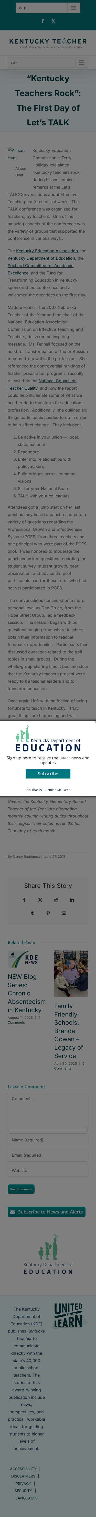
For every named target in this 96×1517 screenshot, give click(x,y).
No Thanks (34, 790)
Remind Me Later (58, 790)
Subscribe (48, 773)
